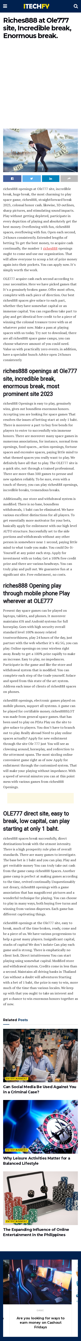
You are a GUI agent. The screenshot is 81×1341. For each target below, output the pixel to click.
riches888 (50, 248)
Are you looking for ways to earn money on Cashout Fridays (40, 1322)
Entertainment (16, 1078)
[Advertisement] (40, 85)
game (40, 1310)
